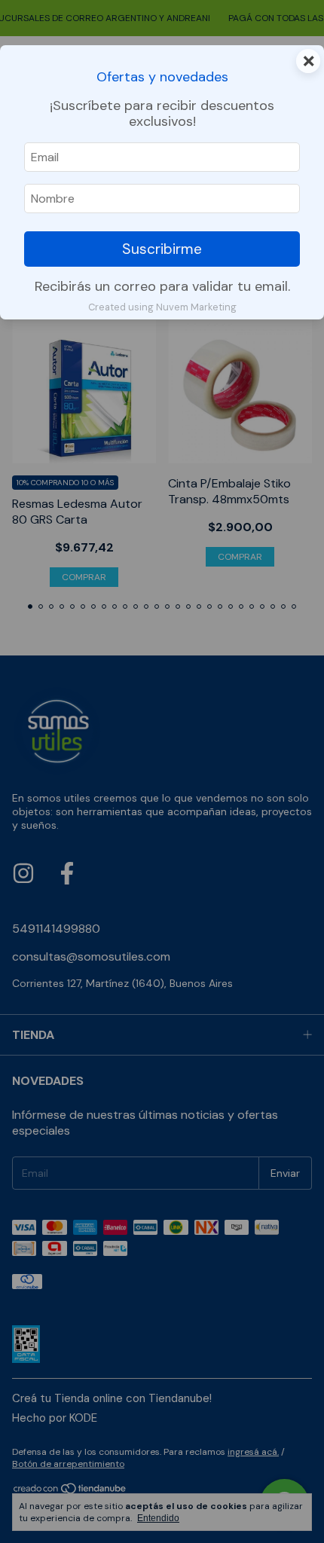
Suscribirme (162, 249)
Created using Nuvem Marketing (162, 307)
